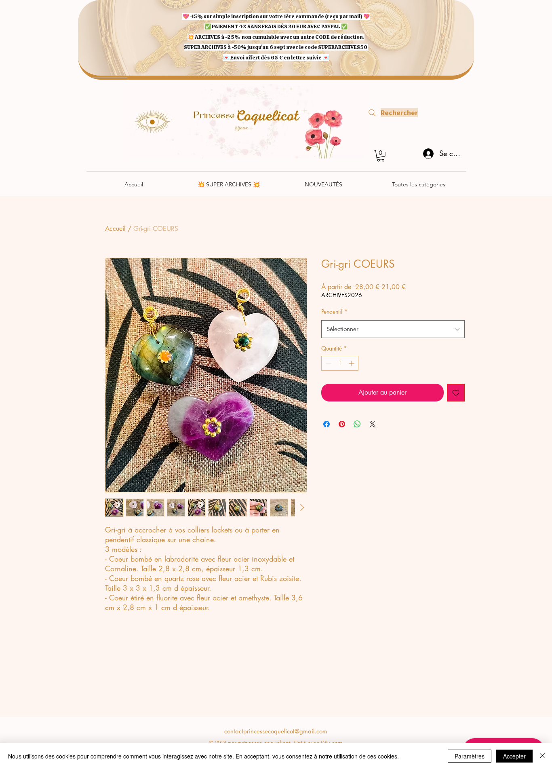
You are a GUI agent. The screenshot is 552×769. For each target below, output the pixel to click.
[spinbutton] (340, 363)
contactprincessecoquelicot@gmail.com (275, 731)
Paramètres (470, 756)
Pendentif (334, 311)
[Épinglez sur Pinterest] (342, 424)
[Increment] (352, 363)
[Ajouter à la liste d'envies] (456, 392)
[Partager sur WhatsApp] (357, 424)
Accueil (115, 228)
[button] (381, 156)
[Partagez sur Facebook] (326, 424)
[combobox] (393, 329)
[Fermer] (542, 756)
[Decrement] (327, 363)
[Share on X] (372, 424)
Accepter (514, 756)
